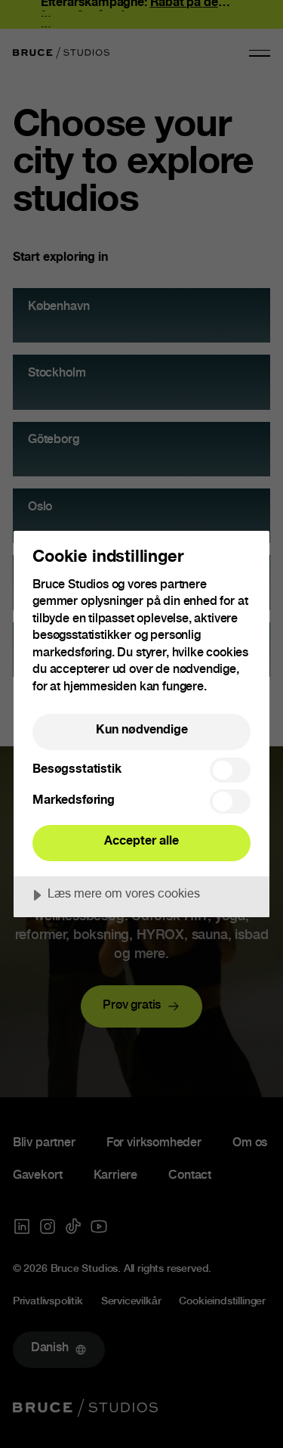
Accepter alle (141, 842)
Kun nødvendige (142, 730)
